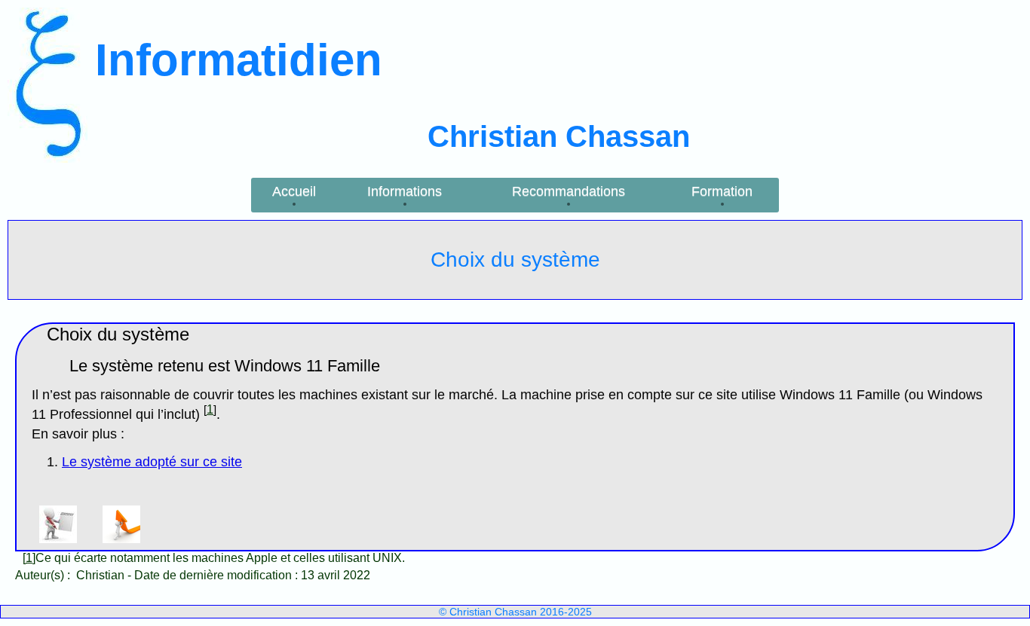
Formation (722, 191)
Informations (404, 191)
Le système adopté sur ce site (152, 461)
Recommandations (568, 191)
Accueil (294, 191)
